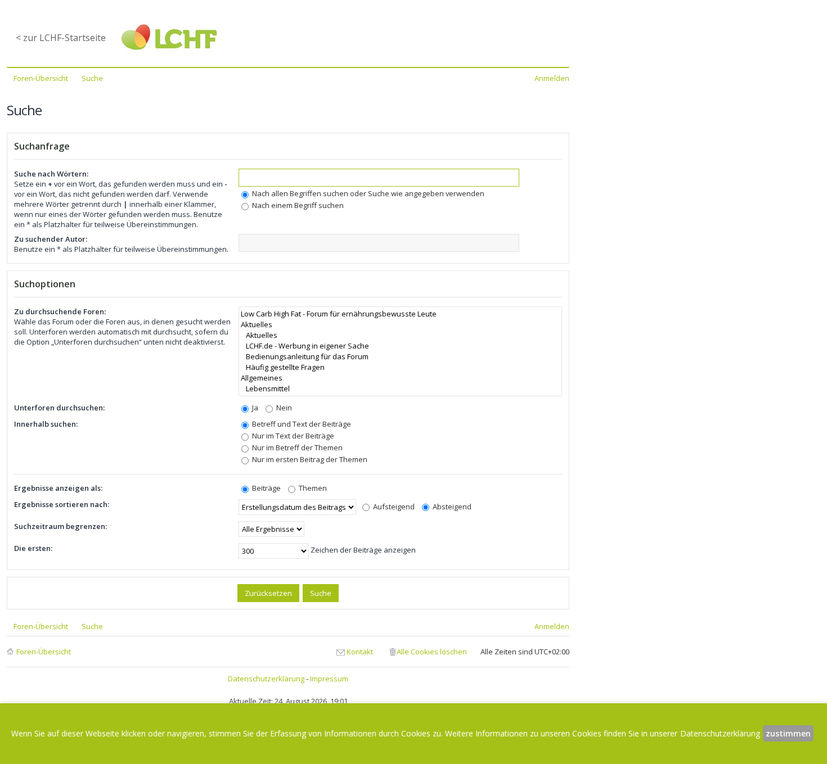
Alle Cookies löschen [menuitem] (432, 652)
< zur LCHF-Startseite (61, 37)
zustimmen (788, 733)
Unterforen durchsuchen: (59, 408)
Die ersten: (33, 548)
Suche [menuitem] (92, 78)
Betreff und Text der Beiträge (300, 424)
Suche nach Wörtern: (51, 174)
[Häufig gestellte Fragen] (400, 367)
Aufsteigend (393, 506)
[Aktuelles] (400, 324)
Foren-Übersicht (43, 652)
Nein (283, 408)
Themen (312, 488)
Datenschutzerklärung (266, 678)
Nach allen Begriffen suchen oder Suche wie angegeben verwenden (367, 193)
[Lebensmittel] (400, 388)
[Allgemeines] (400, 378)
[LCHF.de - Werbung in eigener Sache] (400, 346)
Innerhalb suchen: (46, 424)
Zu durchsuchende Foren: (60, 311)
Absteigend (451, 506)
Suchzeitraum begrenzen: (60, 526)
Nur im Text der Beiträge (292, 436)
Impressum (329, 678)
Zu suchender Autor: (50, 239)
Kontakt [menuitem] (360, 652)
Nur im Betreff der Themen (296, 447)
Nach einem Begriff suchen (297, 205)
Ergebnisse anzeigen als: (58, 488)
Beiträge (265, 488)
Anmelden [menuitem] (551, 78)
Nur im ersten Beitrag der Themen (308, 459)
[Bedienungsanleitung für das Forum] (400, 356)
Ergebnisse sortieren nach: (61, 504)
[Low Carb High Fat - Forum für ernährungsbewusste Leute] (400, 314)
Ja (254, 408)
